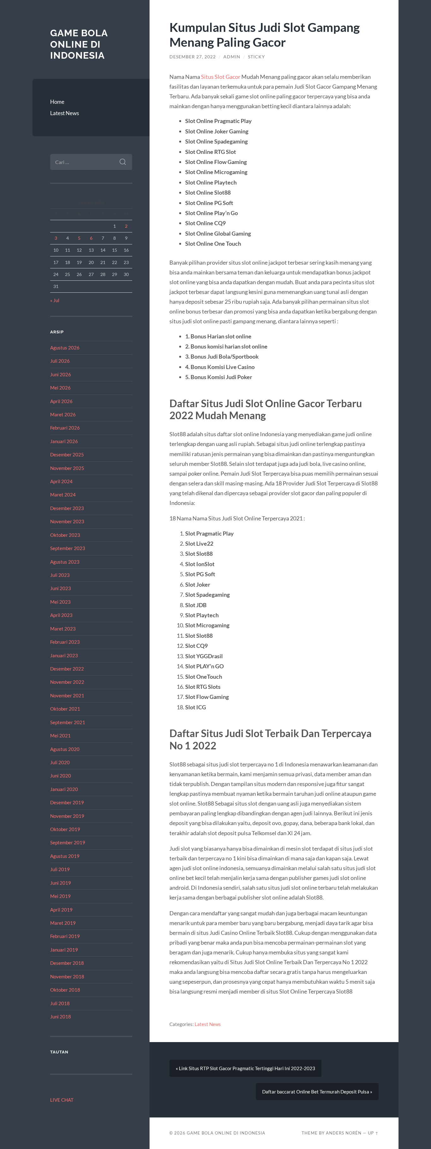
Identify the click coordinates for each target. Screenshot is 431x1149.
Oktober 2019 (65, 829)
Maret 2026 (63, 414)
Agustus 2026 (65, 347)
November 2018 (67, 976)
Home (57, 101)
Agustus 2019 (65, 856)
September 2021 (67, 722)
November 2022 (67, 682)
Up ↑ (373, 1132)
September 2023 (67, 548)
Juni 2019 (60, 883)
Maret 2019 (63, 923)
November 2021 (67, 695)
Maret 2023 (63, 628)
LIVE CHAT (62, 1100)
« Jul (54, 300)
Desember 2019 (67, 802)
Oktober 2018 (65, 990)
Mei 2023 (60, 602)
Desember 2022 (67, 668)
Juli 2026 (60, 361)
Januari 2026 (64, 441)
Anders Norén (344, 1132)
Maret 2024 (63, 494)
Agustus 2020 (65, 749)
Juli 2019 (60, 869)
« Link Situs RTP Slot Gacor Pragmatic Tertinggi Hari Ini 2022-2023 (245, 1068)
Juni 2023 (60, 588)
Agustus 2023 (65, 562)
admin (231, 56)
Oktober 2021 (65, 709)
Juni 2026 (60, 374)
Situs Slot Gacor (220, 76)
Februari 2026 (65, 428)
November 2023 (67, 521)
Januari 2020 (64, 789)
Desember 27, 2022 (192, 56)
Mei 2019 (60, 896)
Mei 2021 (60, 735)
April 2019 (61, 909)
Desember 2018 (67, 963)
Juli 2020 (60, 762)
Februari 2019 (65, 936)
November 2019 (67, 816)
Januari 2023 (64, 655)
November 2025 (67, 468)
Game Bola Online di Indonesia (79, 44)
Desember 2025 (67, 454)
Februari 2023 (65, 642)
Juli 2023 (60, 575)
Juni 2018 (60, 1016)
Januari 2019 (64, 950)
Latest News (64, 113)
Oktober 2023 (65, 535)
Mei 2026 (60, 387)
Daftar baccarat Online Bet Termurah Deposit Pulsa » (317, 1091)
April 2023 (61, 615)
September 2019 (67, 842)
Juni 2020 (60, 775)
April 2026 (61, 401)
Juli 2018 (60, 1003)
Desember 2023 (67, 508)
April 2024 (61, 481)
